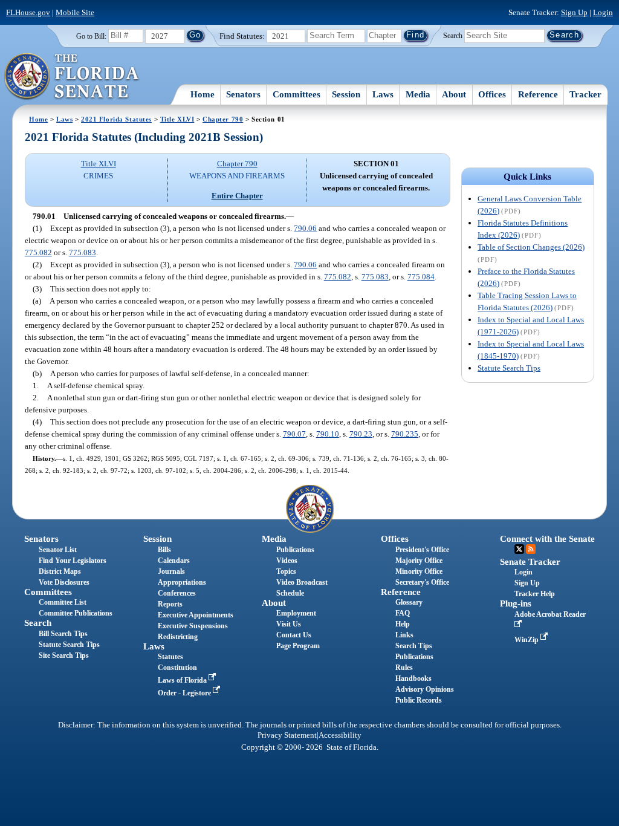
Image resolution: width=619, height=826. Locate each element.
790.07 (294, 433)
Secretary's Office (422, 582)
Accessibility (340, 735)
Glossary (409, 602)
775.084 (421, 276)
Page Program (298, 646)
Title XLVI (177, 119)
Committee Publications (75, 613)
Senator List (58, 549)
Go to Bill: (91, 36)
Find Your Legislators (72, 560)
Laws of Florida (183, 680)
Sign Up (574, 12)
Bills (164, 549)
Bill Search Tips (63, 633)
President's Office (422, 549)
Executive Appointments (195, 615)
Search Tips (413, 646)
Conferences (177, 593)
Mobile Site (75, 12)
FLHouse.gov (28, 12)
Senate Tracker (530, 562)
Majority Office (418, 560)
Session (346, 94)
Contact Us (293, 635)
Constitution (177, 667)
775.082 (38, 252)
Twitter (519, 549)
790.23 (360, 433)
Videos (286, 560)
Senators (243, 94)
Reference (538, 94)
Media (418, 94)
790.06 (305, 228)
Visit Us (288, 624)
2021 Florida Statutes (116, 119)
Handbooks (413, 678)
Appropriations (182, 582)
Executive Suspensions (193, 626)
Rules (404, 667)
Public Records (418, 700)
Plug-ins (515, 603)
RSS (531, 549)
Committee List (62, 602)
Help (402, 624)
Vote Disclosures (64, 582)
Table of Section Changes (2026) (531, 247)
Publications (295, 549)
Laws (383, 94)
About (454, 94)
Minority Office (418, 571)
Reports (170, 604)
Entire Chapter (237, 195)
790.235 (404, 433)
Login (603, 12)
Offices (492, 94)
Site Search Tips (64, 655)
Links (404, 635)
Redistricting (178, 637)
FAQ (402, 613)
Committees (296, 94)
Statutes (170, 656)
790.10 (327, 433)
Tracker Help (534, 594)
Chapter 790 (223, 119)
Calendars (174, 560)
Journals (171, 571)
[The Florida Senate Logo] (72, 76)
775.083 (82, 252)
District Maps (60, 571)
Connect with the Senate (547, 539)
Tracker (585, 94)
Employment (296, 613)
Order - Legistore (185, 693)
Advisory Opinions (424, 689)
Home (202, 94)
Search (452, 35)
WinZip (527, 640)
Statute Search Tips (509, 367)
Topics (286, 571)
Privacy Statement (287, 735)
